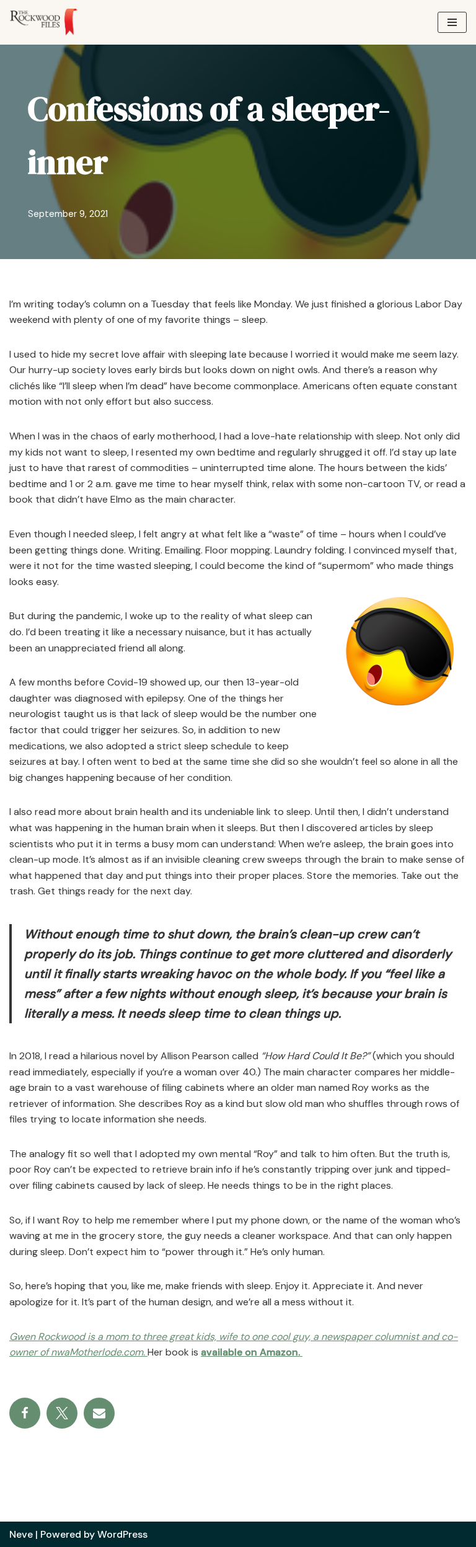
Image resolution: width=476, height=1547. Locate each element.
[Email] (99, 1413)
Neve (21, 1534)
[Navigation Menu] (452, 22)
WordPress (122, 1534)
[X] (61, 1413)
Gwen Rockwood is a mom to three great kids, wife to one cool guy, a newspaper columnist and (224, 1336)
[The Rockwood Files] (49, 22)
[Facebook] (24, 1413)
